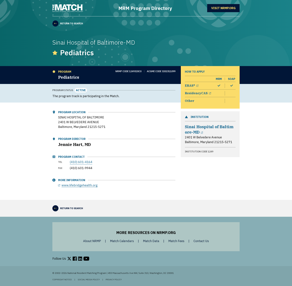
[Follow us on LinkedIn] (80, 259)
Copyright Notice (62, 280)
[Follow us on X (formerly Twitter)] (69, 259)
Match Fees (176, 241)
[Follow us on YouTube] (86, 259)
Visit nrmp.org (225, 8)
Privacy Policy (114, 280)
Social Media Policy (89, 280)
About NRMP (92, 241)
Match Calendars (122, 241)
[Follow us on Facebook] (75, 259)
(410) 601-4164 (81, 162)
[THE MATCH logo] (67, 8)
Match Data (151, 241)
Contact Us (201, 241)
